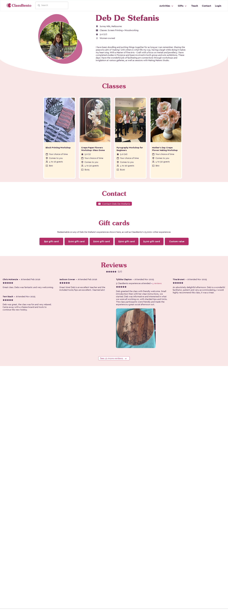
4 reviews (157, 283)
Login (218, 6)
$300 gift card (126, 241)
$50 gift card (51, 241)
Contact (206, 6)
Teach (194, 6)
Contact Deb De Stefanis (114, 203)
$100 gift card (76, 241)
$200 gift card (101, 241)
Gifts (181, 6)
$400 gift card (151, 241)
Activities (165, 6)
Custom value (176, 241)
